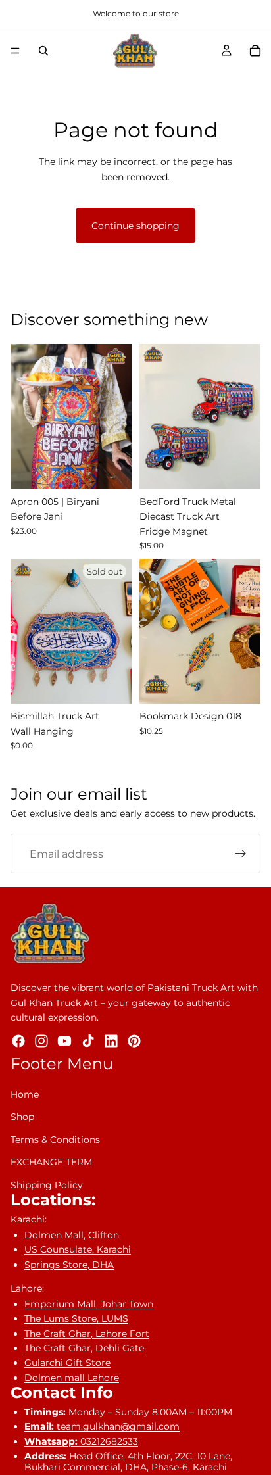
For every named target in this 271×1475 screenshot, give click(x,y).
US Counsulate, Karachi (77, 1249)
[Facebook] (18, 1041)
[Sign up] (241, 853)
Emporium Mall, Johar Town (88, 1304)
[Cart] (255, 50)
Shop (22, 1117)
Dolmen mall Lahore (71, 1378)
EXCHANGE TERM (51, 1162)
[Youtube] (64, 1041)
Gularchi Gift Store (67, 1362)
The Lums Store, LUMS (76, 1318)
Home (25, 1094)
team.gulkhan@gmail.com (102, 1426)
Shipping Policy (47, 1185)
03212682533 (81, 1441)
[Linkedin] (111, 1041)
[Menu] (15, 51)
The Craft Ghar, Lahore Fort (86, 1334)
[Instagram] (41, 1041)
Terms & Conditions (55, 1140)
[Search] (43, 50)
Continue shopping (135, 225)
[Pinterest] (134, 1041)
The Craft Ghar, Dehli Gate (84, 1348)
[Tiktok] (88, 1041)
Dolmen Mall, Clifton (71, 1235)
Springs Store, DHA (69, 1264)
